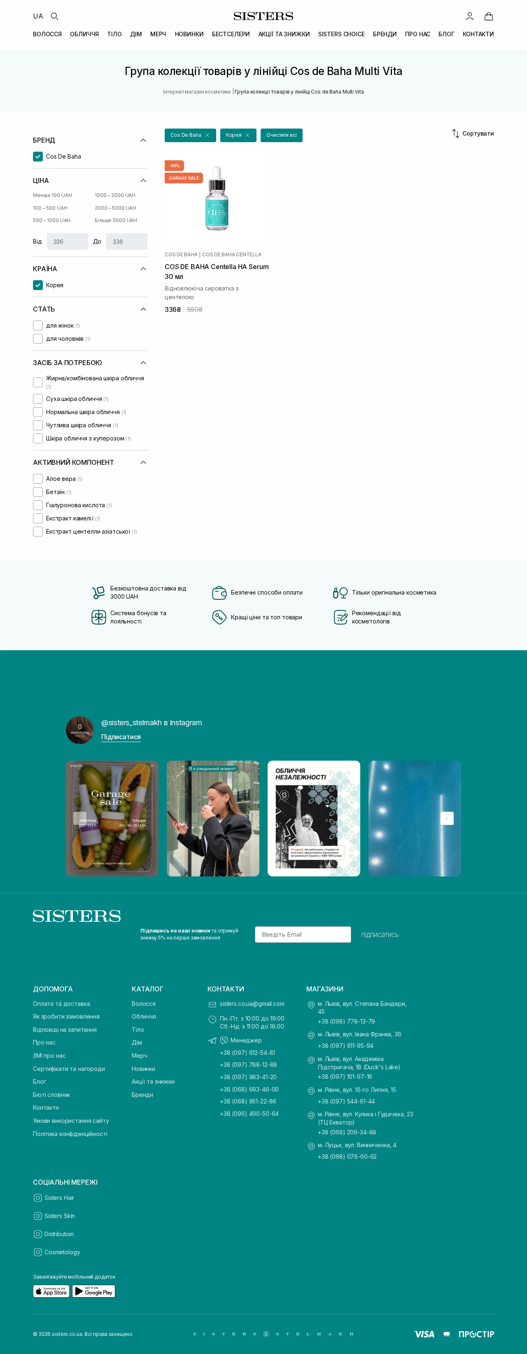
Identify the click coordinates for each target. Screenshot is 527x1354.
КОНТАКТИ (478, 33)
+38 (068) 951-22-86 (248, 1101)
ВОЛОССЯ (47, 33)
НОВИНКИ (189, 33)
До (97, 241)
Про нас (44, 1042)
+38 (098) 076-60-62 (347, 1156)
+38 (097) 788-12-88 (248, 1064)
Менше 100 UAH (52, 195)
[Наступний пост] (447, 818)
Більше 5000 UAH (116, 220)
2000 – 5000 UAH (115, 208)
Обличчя (144, 1016)
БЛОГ (446, 33)
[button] (190, 135)
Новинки (143, 1068)
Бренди (142, 1094)
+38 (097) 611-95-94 (345, 1045)
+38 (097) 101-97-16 (345, 1076)
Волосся (144, 1003)
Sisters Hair (59, 1197)
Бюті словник (51, 1094)
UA (38, 16)
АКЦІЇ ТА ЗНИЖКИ (284, 33)
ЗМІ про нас (49, 1055)
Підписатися (121, 737)
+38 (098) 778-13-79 (346, 1021)
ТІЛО (114, 33)
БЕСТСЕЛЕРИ (231, 33)
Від (37, 241)
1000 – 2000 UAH (115, 195)
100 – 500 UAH (50, 208)
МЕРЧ (158, 33)
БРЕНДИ (385, 33)
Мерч (139, 1055)
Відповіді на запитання (65, 1029)
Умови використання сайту (71, 1120)
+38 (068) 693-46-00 (249, 1089)
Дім (137, 1042)
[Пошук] (54, 16)
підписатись (380, 934)
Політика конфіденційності (70, 1133)
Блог (39, 1081)
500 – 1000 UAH (51, 220)
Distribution (59, 1233)
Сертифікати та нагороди (69, 1068)
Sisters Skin (59, 1215)
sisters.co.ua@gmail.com (252, 1003)
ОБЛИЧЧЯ (84, 33)
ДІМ (136, 33)
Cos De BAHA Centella (231, 255)
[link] (488, 16)
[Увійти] (469, 16)
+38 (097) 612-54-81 (247, 1052)
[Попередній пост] (79, 818)
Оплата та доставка (61, 1003)
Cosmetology (62, 1252)
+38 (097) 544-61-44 (346, 1101)
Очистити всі (281, 135)
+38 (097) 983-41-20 (248, 1076)
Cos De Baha (181, 255)
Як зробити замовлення (66, 1016)
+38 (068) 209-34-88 (347, 1132)
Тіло (138, 1029)
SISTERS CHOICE (341, 33)
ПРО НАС (417, 33)
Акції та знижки (153, 1081)
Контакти (46, 1107)
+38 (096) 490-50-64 (249, 1113)
